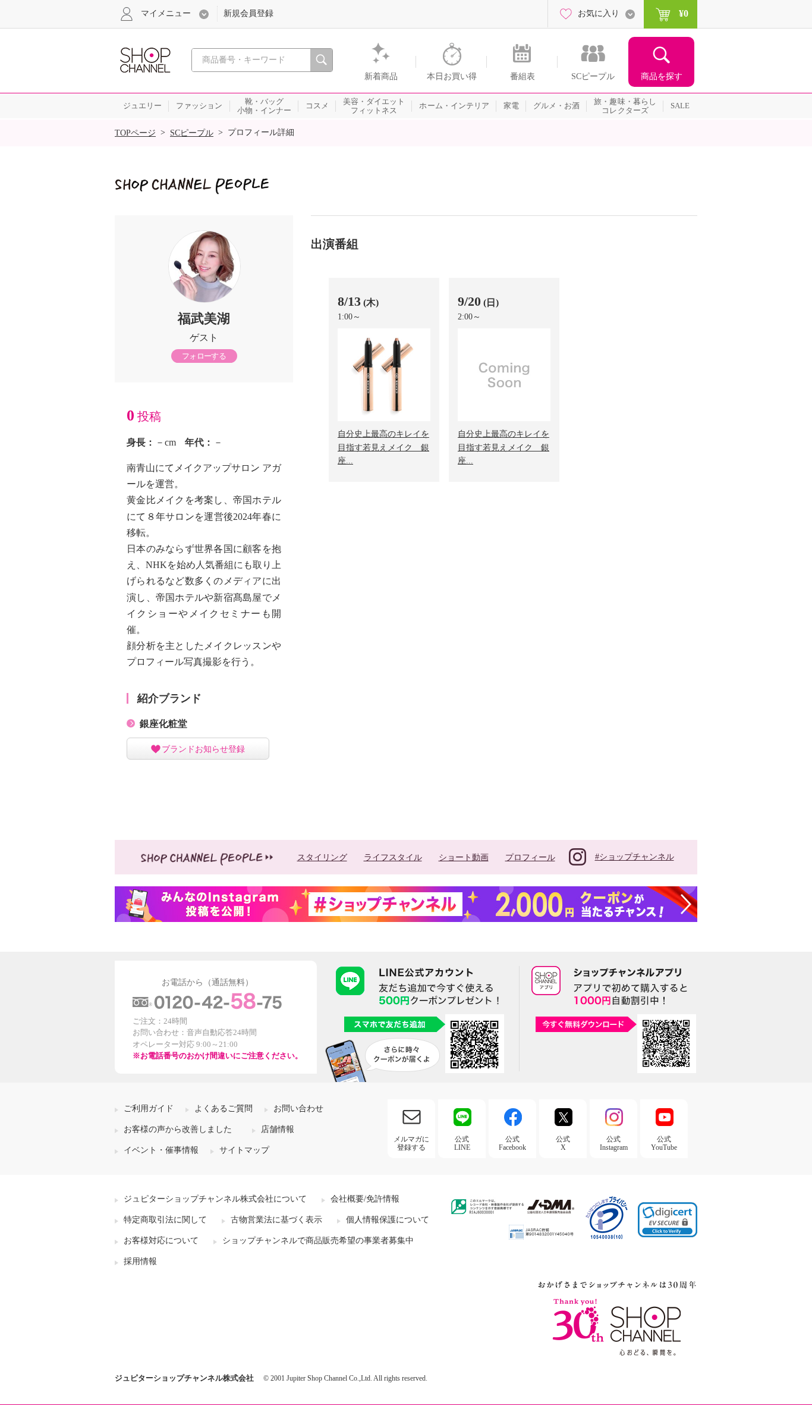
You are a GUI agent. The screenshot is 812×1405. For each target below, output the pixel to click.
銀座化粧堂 (163, 724)
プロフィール (530, 857)
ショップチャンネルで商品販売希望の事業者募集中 (318, 1240)
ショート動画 (464, 857)
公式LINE (462, 1143)
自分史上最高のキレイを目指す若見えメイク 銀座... (383, 447)
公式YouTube (664, 1143)
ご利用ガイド (149, 1108)
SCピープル (191, 132)
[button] (667, 1219)
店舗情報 (277, 1129)
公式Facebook (512, 1143)
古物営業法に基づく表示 (276, 1219)
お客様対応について (161, 1240)
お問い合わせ (298, 1108)
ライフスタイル (393, 857)
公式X (563, 1143)
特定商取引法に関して (165, 1219)
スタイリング (322, 857)
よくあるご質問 (223, 1108)
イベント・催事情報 (161, 1150)
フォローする (204, 356)
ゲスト (204, 338)
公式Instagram (614, 1143)
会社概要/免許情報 (365, 1198)
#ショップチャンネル (634, 856)
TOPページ (135, 132)
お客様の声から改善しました (178, 1129)
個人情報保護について (387, 1219)
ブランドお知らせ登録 (203, 749)
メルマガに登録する (411, 1143)
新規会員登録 (248, 13)
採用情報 (140, 1261)
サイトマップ (244, 1150)
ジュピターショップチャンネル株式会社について (215, 1198)
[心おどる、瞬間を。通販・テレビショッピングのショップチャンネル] (144, 59)
